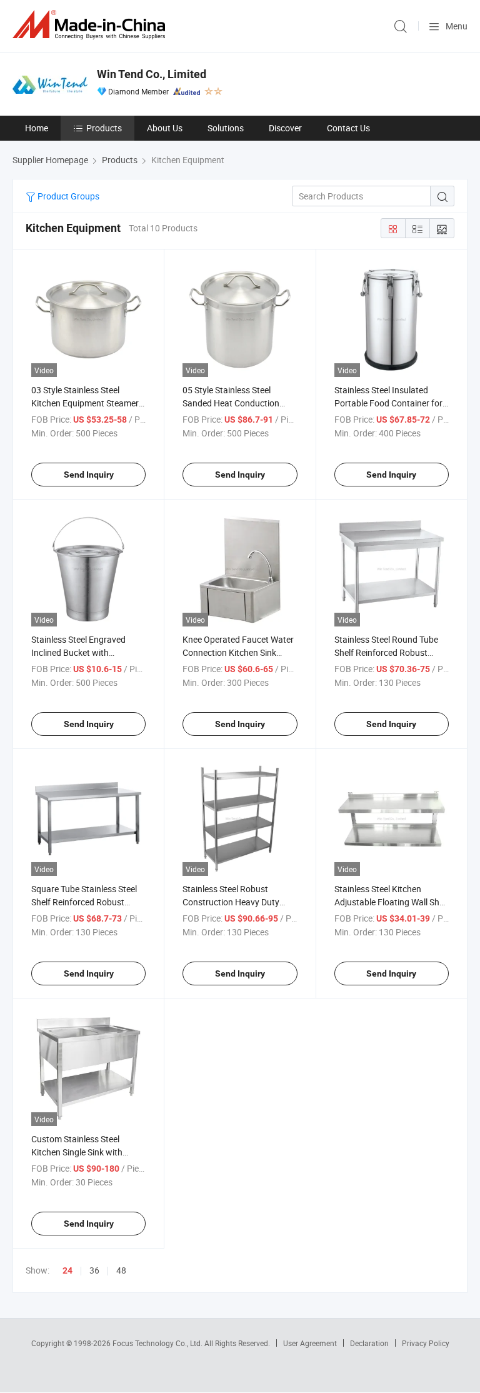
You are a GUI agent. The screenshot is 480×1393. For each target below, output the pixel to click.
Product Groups (67, 196)
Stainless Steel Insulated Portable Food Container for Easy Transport (388, 403)
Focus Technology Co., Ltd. (158, 1343)
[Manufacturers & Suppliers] (91, 24)
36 (94, 1270)
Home (36, 128)
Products (104, 128)
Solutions (226, 128)
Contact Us (348, 128)
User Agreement (310, 1343)
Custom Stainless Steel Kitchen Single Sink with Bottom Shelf (76, 1152)
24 (67, 1270)
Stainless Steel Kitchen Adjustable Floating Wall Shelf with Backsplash (391, 902)
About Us (164, 128)
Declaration (369, 1343)
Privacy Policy (425, 1343)
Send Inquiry (89, 475)
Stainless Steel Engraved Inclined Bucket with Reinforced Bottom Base (78, 652)
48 (121, 1270)
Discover (285, 128)
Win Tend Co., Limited (151, 74)
